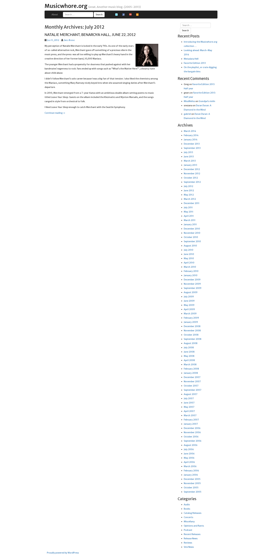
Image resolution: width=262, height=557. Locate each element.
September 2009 (192, 288)
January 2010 (190, 275)
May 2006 (189, 458)
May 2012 (189, 194)
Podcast (188, 530)
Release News (191, 538)
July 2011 (188, 207)
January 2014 (190, 139)
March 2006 (190, 466)
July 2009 (189, 296)
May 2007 (189, 407)
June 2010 (189, 254)
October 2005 (191, 487)
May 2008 (189, 356)
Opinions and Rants (194, 525)
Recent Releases (192, 534)
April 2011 (189, 216)
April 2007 (189, 411)
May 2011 (188, 211)
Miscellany (189, 521)
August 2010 (190, 245)
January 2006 (191, 474)
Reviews (188, 542)
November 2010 (192, 233)
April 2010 (189, 262)
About (55, 14)
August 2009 (190, 292)
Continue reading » (55, 113)
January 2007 (191, 424)
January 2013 (190, 165)
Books (187, 508)
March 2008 (190, 364)
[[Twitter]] (116, 14)
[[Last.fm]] (130, 14)
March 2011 (189, 220)
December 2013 (192, 143)
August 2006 (190, 445)
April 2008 (189, 360)
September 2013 (192, 148)
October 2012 (191, 177)
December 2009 (192, 279)
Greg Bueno (69, 40)
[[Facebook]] (123, 14)
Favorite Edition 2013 (195, 63)
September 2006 (192, 441)
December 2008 (192, 326)
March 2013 (190, 160)
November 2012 (192, 173)
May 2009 (189, 305)
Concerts (188, 517)
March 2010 (190, 267)
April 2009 (189, 309)
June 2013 (189, 156)
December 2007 (192, 377)
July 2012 (188, 186)
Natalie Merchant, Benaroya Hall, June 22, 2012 (90, 34)
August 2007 (190, 394)
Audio (187, 504)
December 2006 (192, 428)
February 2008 (191, 368)
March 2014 (190, 131)
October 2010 (191, 237)
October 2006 (191, 436)
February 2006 (191, 470)
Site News (189, 547)
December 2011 (191, 203)
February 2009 (191, 317)
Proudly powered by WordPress (63, 552)
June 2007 (189, 402)
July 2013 (188, 152)
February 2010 (191, 271)
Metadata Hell (191, 58)
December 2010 (192, 228)
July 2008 (189, 347)
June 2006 (189, 453)
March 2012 (190, 199)
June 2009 (189, 300)
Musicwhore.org (66, 6)
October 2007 (191, 385)
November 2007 (192, 381)
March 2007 (190, 415)
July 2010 (188, 250)
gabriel (187, 114)
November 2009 (192, 284)
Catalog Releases (192, 513)
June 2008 (189, 351)
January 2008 (191, 373)
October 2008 (191, 334)
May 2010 (189, 258)
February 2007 (191, 419)
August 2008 (190, 343)
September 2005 (192, 491)
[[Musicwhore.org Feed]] (137, 14)
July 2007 (189, 398)
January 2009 (191, 322)
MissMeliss (189, 101)
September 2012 (192, 182)
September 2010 (192, 241)
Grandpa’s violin (207, 101)
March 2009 (190, 313)
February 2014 (191, 135)
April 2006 (189, 462)
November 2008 (192, 330)
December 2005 (192, 479)
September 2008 (192, 339)
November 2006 (192, 432)
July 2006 (189, 449)
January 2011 (190, 224)
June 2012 (189, 190)
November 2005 (192, 483)
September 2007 (192, 390)
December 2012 (192, 169)
